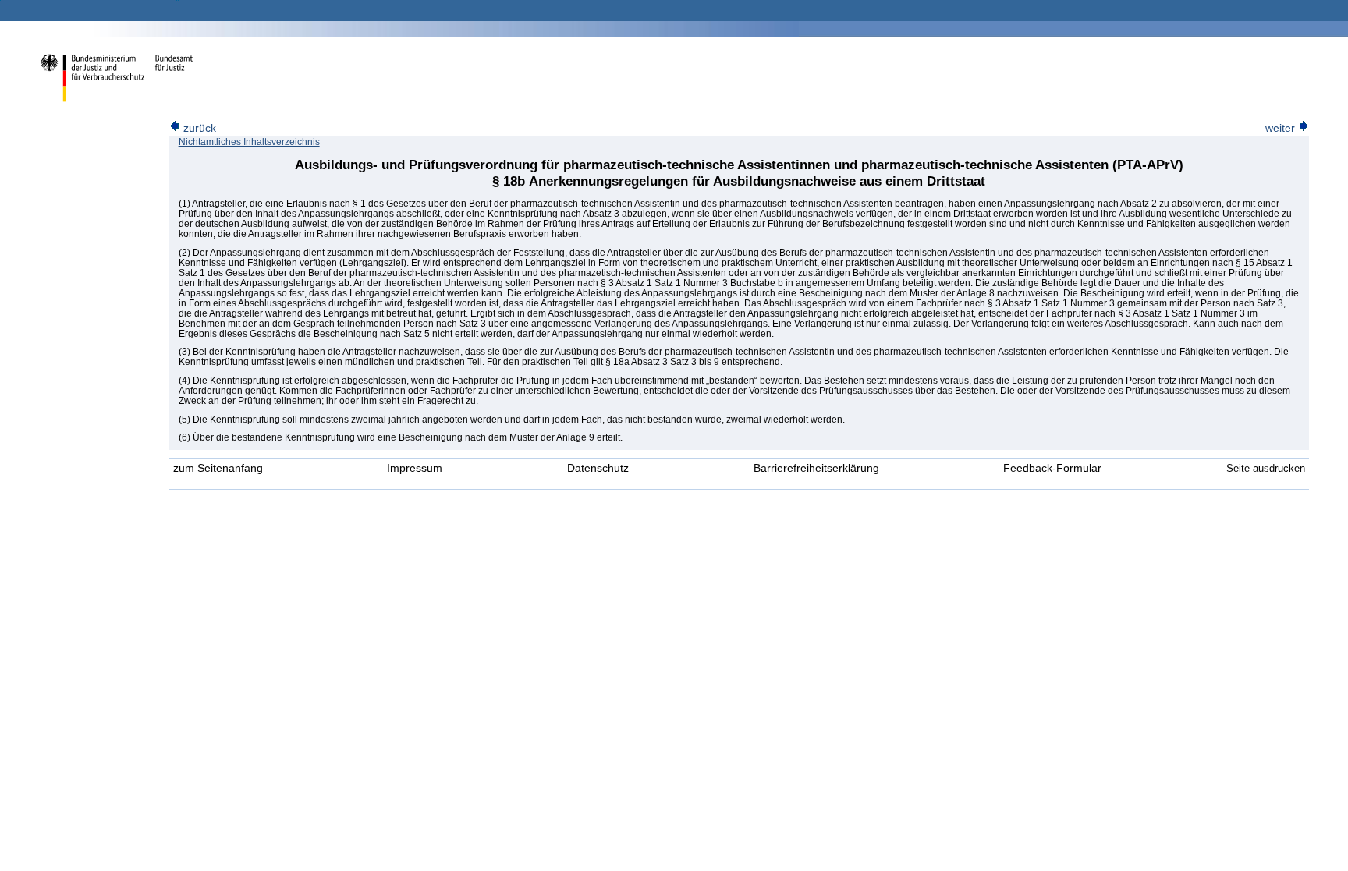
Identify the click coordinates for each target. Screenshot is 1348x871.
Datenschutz (598, 468)
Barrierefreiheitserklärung (816, 468)
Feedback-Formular (1052, 468)
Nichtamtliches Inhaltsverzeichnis (249, 141)
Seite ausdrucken (1265, 468)
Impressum (414, 468)
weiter (1280, 128)
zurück (199, 128)
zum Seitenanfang (218, 468)
